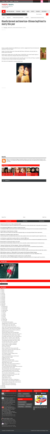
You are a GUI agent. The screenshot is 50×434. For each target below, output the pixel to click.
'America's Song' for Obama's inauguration (9, 342)
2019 (2, 292)
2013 (2, 299)
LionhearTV (29, 404)
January (3, 320)
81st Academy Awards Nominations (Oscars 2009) (11, 335)
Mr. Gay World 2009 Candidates (7, 322)
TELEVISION (18, 11)
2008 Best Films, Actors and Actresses (9, 383)
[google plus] (47, 1)
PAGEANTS (38, 11)
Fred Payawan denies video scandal (8, 367)
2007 (2, 387)
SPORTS (32, 11)
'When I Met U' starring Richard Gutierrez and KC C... (11, 327)
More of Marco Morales (6, 346)
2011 (2, 302)
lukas (5, 393)
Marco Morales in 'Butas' (6, 376)
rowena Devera (6, 418)
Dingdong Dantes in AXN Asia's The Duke (9, 323)
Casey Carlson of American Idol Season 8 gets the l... (11, 349)
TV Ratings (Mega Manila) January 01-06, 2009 (10, 370)
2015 (2, 297)
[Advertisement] (24, 38)
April (3, 316)
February (4, 319)
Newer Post (4, 217)
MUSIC (28, 11)
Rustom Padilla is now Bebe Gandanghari (9, 344)
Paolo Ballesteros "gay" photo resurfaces (7, 395)
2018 (2, 293)
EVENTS (24, 27)
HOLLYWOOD (44, 11)
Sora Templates (37, 430)
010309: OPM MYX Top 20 (6, 378)
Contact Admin (26, 393)
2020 (2, 290)
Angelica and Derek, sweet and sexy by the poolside (11, 328)
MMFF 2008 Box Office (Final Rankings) (9, 365)
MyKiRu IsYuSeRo (11, 430)
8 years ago (9, 405)
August (3, 311)
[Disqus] (24, 199)
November (4, 307)
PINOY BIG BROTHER (10, 11)
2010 (2, 303)
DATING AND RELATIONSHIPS (17, 27)
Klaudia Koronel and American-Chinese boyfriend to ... (11, 329)
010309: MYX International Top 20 (8, 375)
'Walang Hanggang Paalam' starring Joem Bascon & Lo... (12, 333)
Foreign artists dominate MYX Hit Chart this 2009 (10, 374)
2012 (2, 301)
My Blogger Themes (45, 430)
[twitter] (36, 1)
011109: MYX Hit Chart (6, 358)
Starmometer (28, 406)
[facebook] (34, 1)
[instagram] (42, 1)
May (3, 315)
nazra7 (5, 397)
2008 (2, 385)
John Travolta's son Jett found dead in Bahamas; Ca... (11, 380)
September (4, 310)
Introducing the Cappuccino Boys (8, 350)
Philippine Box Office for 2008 (7, 357)
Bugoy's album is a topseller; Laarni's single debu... (11, 337)
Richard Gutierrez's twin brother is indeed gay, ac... (11, 379)
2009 (2, 305)
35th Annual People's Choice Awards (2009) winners (11, 368)
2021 (2, 289)
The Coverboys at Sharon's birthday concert (9, 353)
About (7, 1)
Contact (11, 1)
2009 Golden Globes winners (7, 362)
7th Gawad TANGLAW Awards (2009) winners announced (12, 366)
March (3, 318)
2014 (2, 298)
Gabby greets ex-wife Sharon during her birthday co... (11, 363)
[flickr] (39, 1)
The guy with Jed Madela (6, 354)
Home (3, 1)
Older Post (44, 217)
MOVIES (23, 11)
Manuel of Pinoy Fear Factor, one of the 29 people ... (11, 371)
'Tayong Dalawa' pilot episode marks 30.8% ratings (11, 340)
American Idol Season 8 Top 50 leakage (9, 384)
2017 (2, 294)
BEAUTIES (10, 27)
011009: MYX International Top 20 (8, 359)
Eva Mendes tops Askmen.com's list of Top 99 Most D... (12, 336)
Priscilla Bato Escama (8, 406)
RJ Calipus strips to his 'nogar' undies (8, 324)
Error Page (16, 1)
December (4, 306)
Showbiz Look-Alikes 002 (6, 345)
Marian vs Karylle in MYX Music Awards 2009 (10, 348)
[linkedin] (44, 1)
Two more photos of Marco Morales (8, 372)
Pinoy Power (21, 406)
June (3, 314)
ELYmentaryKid (22, 404)
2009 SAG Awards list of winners (8, 331)
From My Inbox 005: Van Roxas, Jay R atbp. (10, 341)
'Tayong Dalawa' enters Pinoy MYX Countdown (10, 361)
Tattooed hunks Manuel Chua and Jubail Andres (10, 332)
